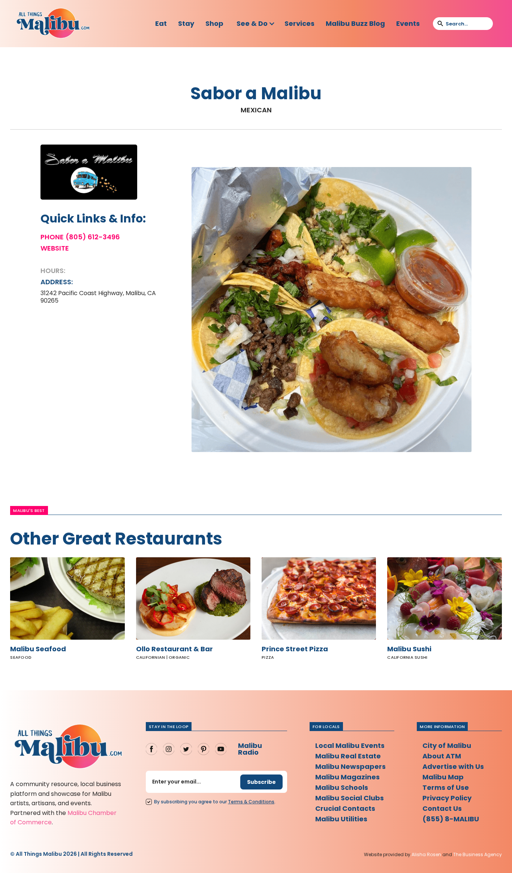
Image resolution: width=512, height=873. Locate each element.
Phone (52, 237)
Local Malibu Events (350, 745)
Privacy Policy (447, 798)
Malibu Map (443, 777)
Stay (186, 23)
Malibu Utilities (341, 819)
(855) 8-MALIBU (450, 819)
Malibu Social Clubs (349, 798)
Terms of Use (445, 787)
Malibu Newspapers (350, 766)
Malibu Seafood (38, 649)
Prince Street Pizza (295, 649)
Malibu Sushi (409, 649)
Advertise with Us (453, 766)
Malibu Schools (341, 787)
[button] (256, 23)
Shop (214, 23)
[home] (52, 23)
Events (408, 23)
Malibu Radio (250, 749)
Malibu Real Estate (348, 756)
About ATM (441, 756)
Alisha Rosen (426, 854)
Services (299, 23)
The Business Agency (477, 854)
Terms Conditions (251, 801)
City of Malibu (446, 745)
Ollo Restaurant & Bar (174, 649)
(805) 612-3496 (93, 237)
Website (54, 248)
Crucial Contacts (345, 808)
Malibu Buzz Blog (355, 23)
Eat (161, 23)
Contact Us (442, 808)
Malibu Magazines (347, 777)
